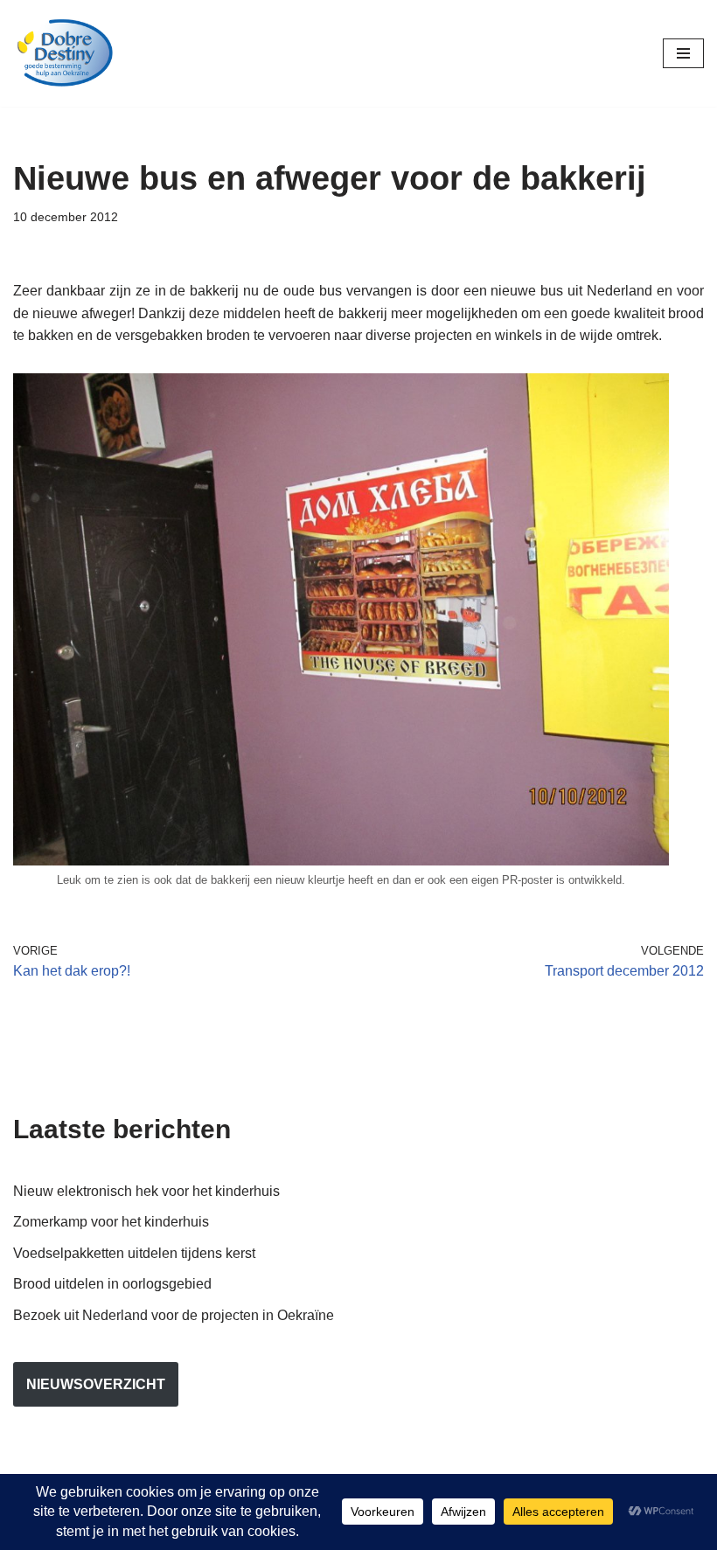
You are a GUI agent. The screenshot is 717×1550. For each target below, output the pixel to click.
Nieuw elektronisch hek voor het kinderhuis (146, 1191)
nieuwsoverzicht (95, 1384)
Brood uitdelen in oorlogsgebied (112, 1283)
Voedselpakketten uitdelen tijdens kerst (134, 1253)
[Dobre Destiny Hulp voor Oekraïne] (65, 53)
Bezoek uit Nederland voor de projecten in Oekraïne (173, 1315)
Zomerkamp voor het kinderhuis (111, 1221)
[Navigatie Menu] (683, 53)
